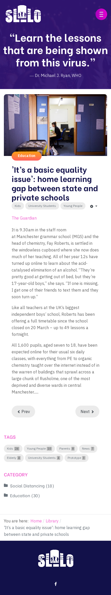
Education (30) (25, 495)
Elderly (11, 457)
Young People (73, 205)
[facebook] (55, 584)
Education (26, 155)
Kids (18, 205)
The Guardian (24, 218)
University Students (42, 205)
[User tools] (93, 206)
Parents (64, 448)
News (86, 448)
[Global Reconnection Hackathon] (23, 13)
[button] (101, 14)
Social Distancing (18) (32, 485)
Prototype (74, 457)
